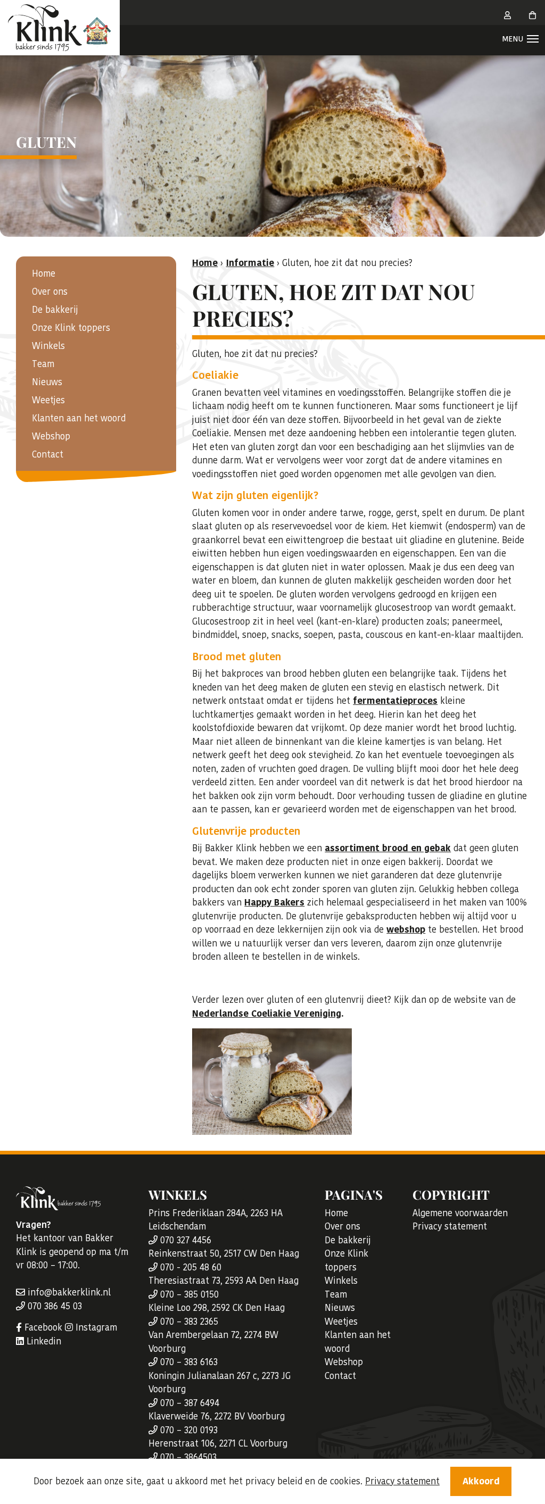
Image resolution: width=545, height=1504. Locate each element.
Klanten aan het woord (79, 418)
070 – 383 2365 (188, 1321)
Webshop (51, 436)
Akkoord (481, 1481)
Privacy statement (449, 1226)
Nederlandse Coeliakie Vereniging (266, 1013)
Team (43, 364)
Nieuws (47, 382)
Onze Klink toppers (71, 327)
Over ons (50, 291)
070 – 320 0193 (188, 1430)
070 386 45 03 (53, 1306)
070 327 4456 (184, 1240)
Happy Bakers (274, 902)
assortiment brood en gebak (388, 848)
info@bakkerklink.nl (68, 1292)
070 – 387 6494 (188, 1403)
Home (43, 273)
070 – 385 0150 (188, 1294)
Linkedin (42, 1341)
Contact (47, 454)
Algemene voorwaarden (460, 1213)
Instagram (95, 1327)
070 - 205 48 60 (189, 1267)
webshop (405, 929)
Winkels (48, 345)
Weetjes (48, 400)
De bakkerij (55, 309)
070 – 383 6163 (188, 1362)
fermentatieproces (395, 700)
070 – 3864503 (187, 1457)
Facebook (42, 1327)
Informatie (250, 262)
